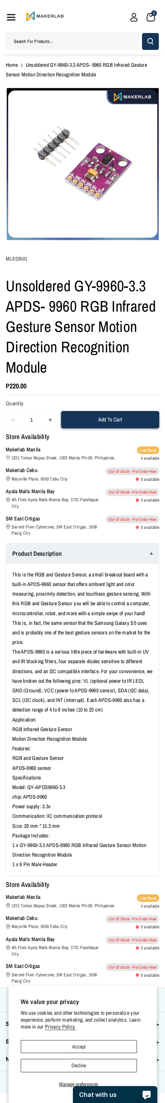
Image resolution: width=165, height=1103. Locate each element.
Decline (78, 1065)
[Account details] (133, 17)
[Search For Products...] (150, 41)
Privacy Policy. (60, 1026)
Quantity (14, 403)
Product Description (37, 553)
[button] (11, 17)
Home (12, 64)
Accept (79, 1046)
